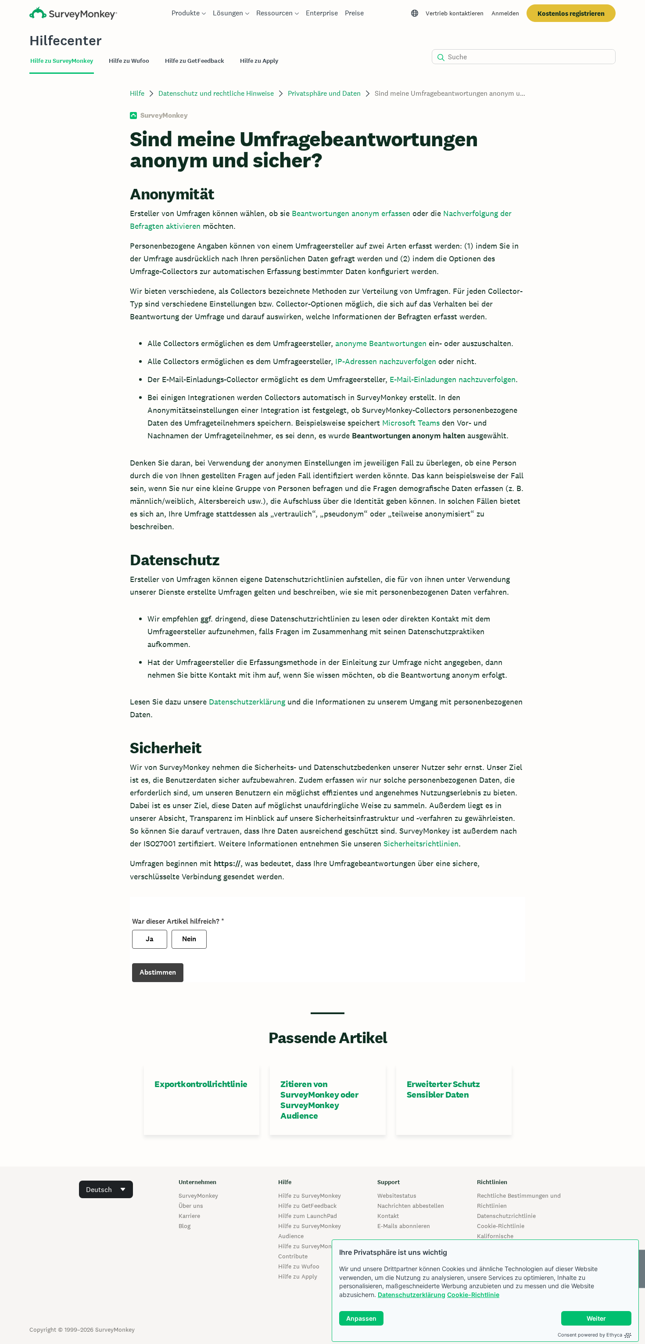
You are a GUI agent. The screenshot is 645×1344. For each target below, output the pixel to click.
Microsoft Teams (411, 423)
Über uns (191, 1206)
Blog (184, 1226)
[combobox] (106, 1189)
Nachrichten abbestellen (410, 1206)
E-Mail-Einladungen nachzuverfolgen (453, 379)
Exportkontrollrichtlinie (200, 1084)
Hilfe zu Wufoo (298, 1266)
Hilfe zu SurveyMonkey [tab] (61, 61)
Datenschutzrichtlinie (506, 1216)
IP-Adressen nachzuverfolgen (385, 361)
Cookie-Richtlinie (473, 1294)
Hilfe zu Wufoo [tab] (129, 61)
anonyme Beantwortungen (380, 343)
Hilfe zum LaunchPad (307, 1216)
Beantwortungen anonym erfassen (351, 213)
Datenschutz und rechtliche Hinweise (216, 93)
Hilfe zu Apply (297, 1276)
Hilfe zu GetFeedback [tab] (194, 61)
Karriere (189, 1216)
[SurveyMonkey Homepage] (73, 14)
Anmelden (505, 13)
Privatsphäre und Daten (324, 93)
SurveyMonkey (198, 1195)
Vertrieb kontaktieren (455, 13)
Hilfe (137, 93)
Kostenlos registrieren (571, 13)
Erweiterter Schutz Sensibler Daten (443, 1089)
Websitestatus (396, 1195)
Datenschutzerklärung (411, 1294)
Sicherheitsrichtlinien (421, 843)
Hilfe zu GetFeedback (307, 1206)
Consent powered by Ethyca (590, 1335)
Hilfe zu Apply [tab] (259, 61)
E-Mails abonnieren (403, 1226)
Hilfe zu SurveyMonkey (309, 1195)
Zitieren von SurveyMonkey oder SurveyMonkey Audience (319, 1099)
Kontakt (388, 1216)
